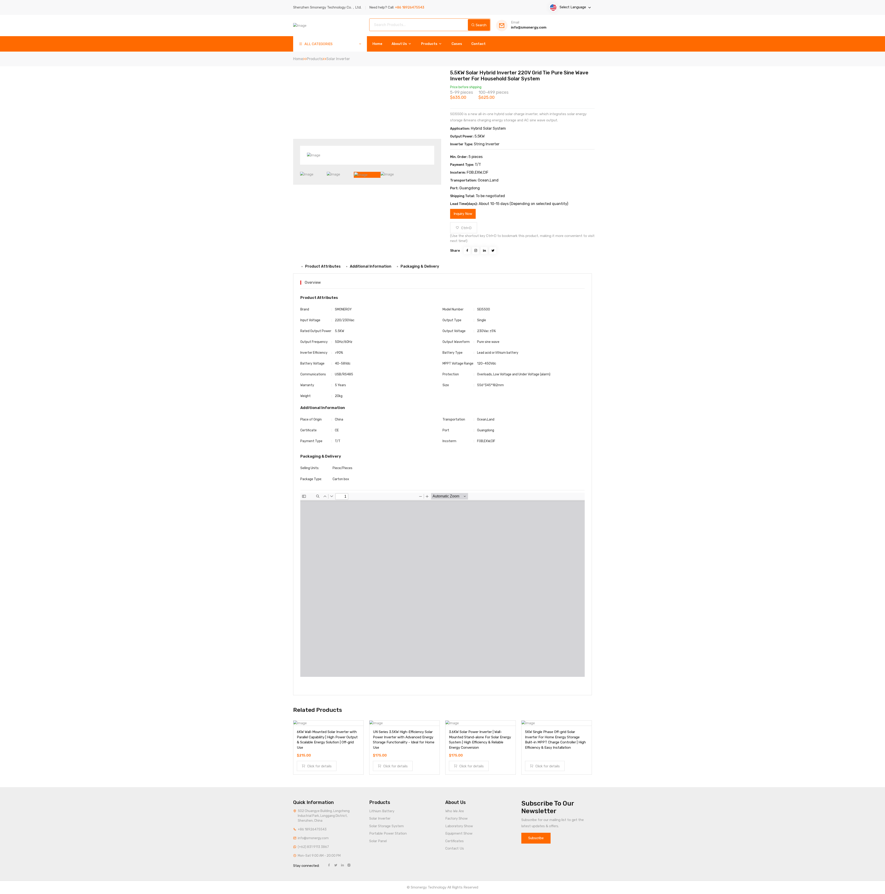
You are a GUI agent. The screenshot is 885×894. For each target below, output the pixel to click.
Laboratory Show (459, 826)
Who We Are (454, 811)
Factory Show (456, 818)
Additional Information (370, 266)
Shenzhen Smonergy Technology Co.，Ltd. (327, 7)
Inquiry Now (463, 214)
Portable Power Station (388, 833)
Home (377, 44)
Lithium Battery (381, 811)
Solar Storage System (386, 826)
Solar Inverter (338, 59)
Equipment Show (458, 833)
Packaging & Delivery (420, 266)
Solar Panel (378, 841)
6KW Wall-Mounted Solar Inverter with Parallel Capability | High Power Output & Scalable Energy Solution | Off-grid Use (327, 740)
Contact (478, 44)
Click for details (319, 766)
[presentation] (315, 156)
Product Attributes (323, 266)
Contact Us (454, 848)
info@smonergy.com (528, 25)
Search (481, 25)
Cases (456, 44)
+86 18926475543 (312, 829)
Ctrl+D (466, 228)
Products (429, 44)
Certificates (454, 841)
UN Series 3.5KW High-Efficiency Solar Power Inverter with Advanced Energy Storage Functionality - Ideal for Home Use (403, 740)
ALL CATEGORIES (318, 44)
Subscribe (536, 838)
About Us (400, 44)
